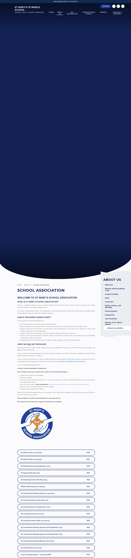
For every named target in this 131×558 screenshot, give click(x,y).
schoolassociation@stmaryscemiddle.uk (71, 361)
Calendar (106, 6)
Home (19, 285)
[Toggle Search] (122, 6)
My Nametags (50, 380)
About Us (27, 285)
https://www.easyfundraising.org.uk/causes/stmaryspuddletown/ (68, 384)
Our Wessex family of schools (65, 1)
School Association (41, 285)
